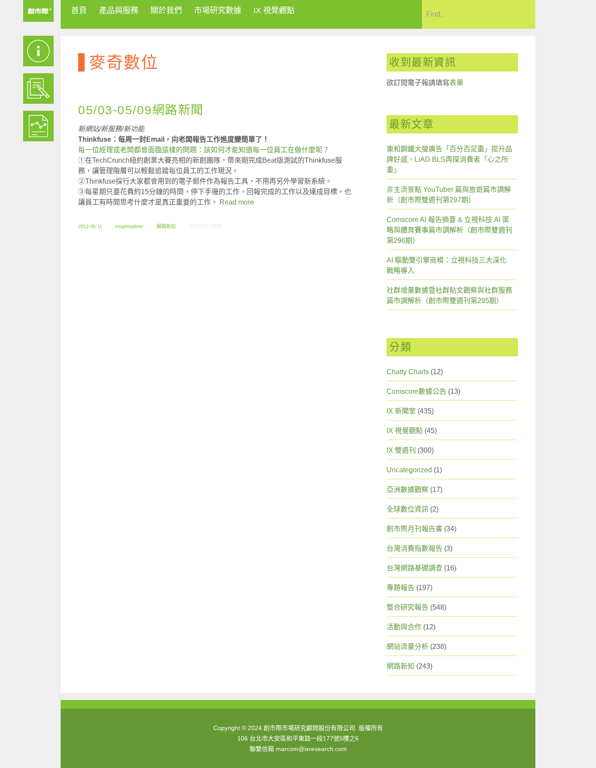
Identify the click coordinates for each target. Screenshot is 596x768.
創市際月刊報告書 (414, 528)
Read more (236, 202)
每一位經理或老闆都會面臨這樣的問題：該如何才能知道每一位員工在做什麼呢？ (203, 150)
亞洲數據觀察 (407, 489)
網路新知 (166, 226)
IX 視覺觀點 (274, 10)
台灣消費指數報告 (414, 548)
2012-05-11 (90, 226)
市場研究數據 (217, 10)
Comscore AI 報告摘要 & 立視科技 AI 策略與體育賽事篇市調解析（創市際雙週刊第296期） (449, 230)
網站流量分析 (407, 646)
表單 (456, 82)
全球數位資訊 (407, 509)
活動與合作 (404, 627)
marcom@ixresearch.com (311, 748)
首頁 (79, 10)
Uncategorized (409, 470)
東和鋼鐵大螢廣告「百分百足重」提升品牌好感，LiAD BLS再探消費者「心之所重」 (449, 159)
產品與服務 (118, 10)
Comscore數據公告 (416, 391)
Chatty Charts (408, 371)
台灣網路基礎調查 (414, 568)
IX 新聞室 (401, 411)
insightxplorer (129, 226)
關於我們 (166, 10)
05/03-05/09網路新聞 (141, 110)
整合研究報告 (407, 607)
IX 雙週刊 (401, 450)
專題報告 (400, 587)
